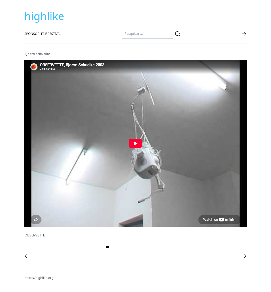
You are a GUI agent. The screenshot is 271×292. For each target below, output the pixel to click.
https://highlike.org (39, 278)
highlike (44, 16)
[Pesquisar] (178, 34)
